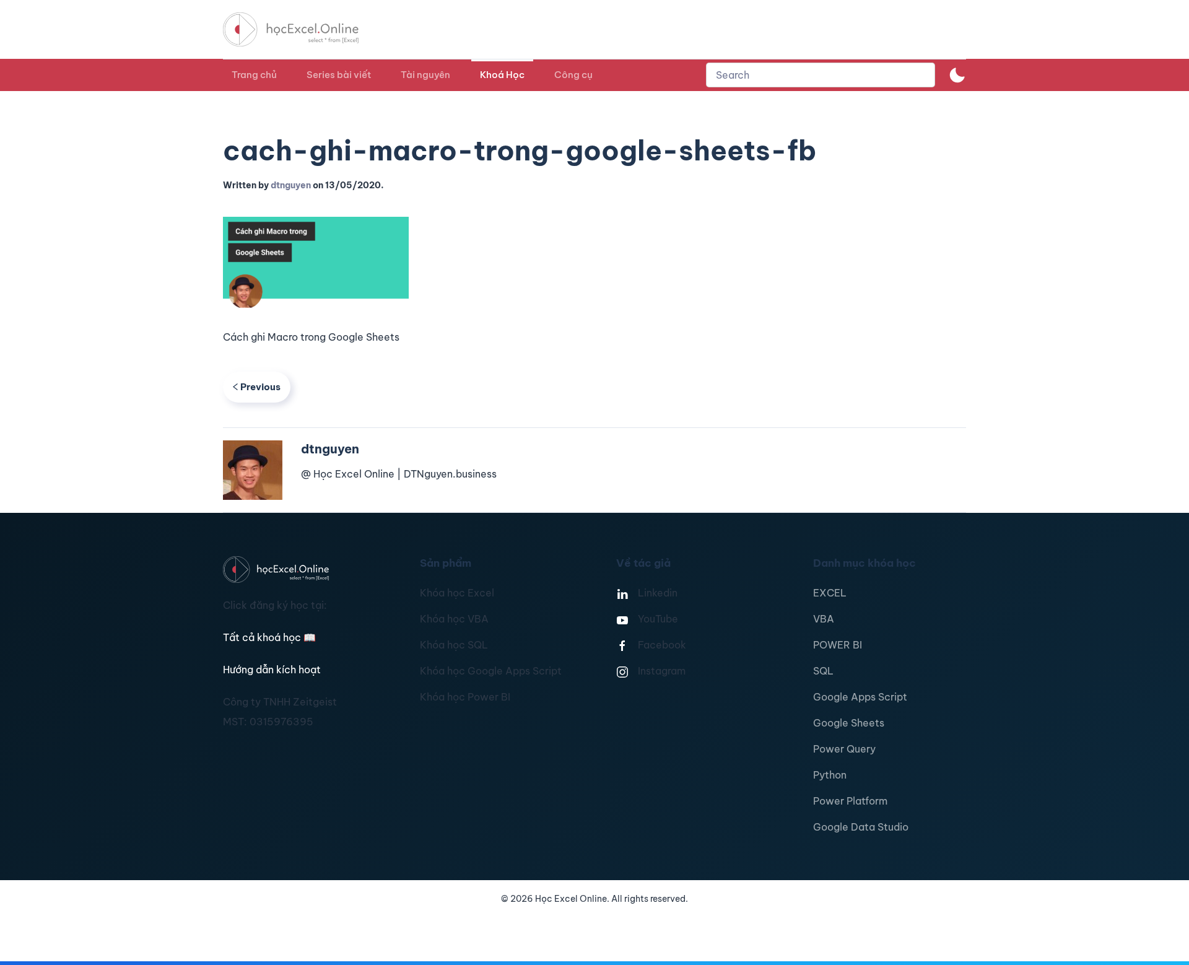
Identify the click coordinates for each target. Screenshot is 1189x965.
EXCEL (830, 593)
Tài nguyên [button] (425, 75)
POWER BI (837, 645)
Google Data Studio (860, 827)
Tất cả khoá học (269, 637)
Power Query (844, 749)
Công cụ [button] (573, 75)
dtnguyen (291, 185)
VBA (823, 619)
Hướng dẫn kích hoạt (272, 669)
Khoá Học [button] (502, 75)
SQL (823, 671)
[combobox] (820, 75)
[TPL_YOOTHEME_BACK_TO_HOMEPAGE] (302, 29)
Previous (260, 387)
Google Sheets (848, 723)
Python (830, 775)
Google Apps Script (860, 697)
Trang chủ (254, 75)
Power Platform (850, 801)
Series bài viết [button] (339, 75)
